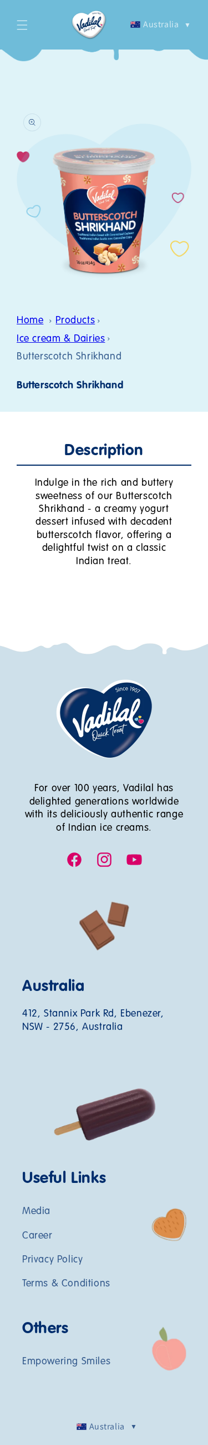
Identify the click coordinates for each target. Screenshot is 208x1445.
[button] (22, 25)
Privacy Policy (52, 1260)
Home (30, 320)
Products (75, 320)
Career (37, 1236)
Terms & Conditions (66, 1284)
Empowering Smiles (66, 1362)
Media (36, 1211)
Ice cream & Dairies (61, 339)
